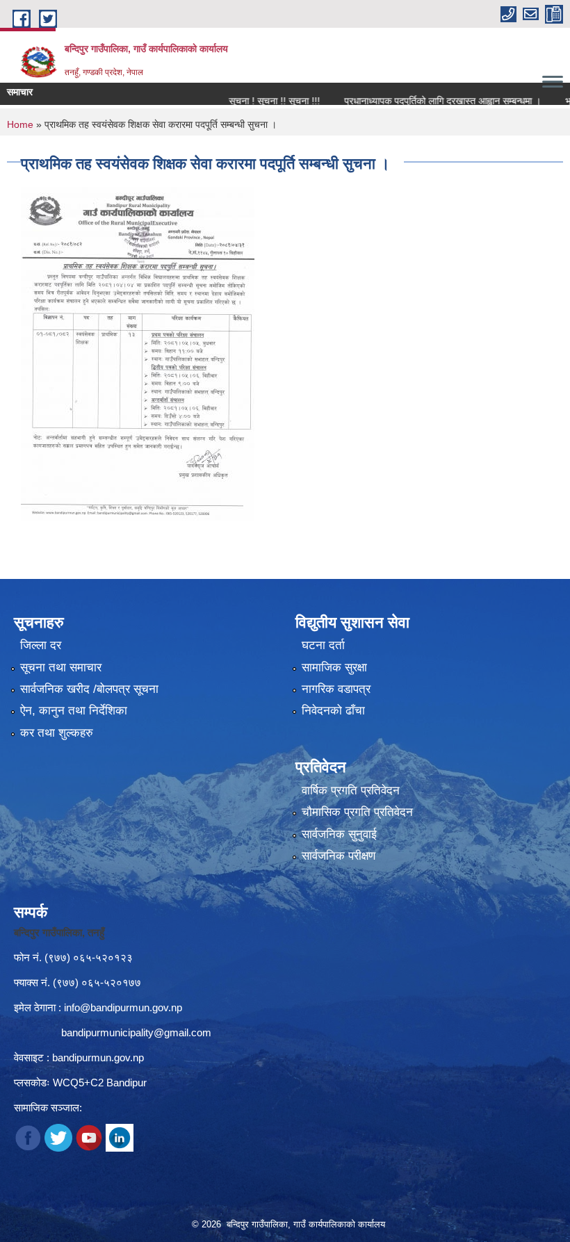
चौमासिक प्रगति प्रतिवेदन (357, 812)
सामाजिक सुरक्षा (334, 667)
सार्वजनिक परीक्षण (338, 856)
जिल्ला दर (40, 645)
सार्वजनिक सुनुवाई (339, 834)
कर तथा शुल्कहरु (56, 733)
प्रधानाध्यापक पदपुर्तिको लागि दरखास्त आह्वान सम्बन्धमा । (421, 100)
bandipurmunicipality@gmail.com (136, 1032)
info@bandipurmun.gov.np (123, 1007)
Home (20, 124)
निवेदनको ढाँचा (333, 710)
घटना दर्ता (323, 645)
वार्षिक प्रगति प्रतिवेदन (351, 790)
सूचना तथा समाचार (60, 667)
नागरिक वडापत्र (336, 689)
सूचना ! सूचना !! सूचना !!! (252, 100)
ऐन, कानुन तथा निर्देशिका (73, 710)
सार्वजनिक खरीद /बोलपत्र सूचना (89, 689)
